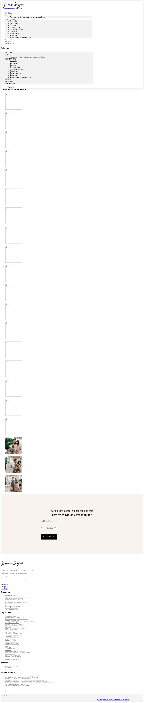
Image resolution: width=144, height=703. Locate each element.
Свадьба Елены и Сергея (12, 643)
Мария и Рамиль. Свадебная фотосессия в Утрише (20, 621)
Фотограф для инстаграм (12, 606)
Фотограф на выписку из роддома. (15, 684)
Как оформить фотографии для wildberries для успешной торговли (24, 676)
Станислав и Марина (11, 629)
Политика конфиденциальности (14, 599)
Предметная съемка (11, 595)
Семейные (14, 31)
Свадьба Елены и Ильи (12, 623)
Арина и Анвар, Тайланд (12, 637)
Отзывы (9, 81)
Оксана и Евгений (10, 616)
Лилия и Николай (10, 639)
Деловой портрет (10, 654)
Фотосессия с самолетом (12, 655)
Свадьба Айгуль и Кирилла (13, 656)
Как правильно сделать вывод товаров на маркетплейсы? (22, 677)
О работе (8, 667)
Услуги (8, 55)
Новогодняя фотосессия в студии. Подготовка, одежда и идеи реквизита (26, 681)
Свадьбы (13, 21)
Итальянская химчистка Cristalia (14, 625)
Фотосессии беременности (20, 37)
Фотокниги (14, 35)
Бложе (7, 601)
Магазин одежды (10, 632)
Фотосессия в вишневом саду (14, 635)
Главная (9, 53)
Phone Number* (47, 528)
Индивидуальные (17, 29)
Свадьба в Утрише (10, 640)
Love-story (14, 23)
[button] (47, 48)
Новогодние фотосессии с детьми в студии (17, 678)
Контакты (9, 43)
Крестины (8, 647)
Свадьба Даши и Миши (12, 659)
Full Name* (45, 521)
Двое (6, 646)
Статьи (8, 79)
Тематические (15, 33)
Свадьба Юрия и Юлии (12, 620)
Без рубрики (8, 669)
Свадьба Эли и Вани (11, 658)
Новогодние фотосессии (12, 644)
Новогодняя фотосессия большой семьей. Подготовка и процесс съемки (26, 680)
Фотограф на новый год (12, 607)
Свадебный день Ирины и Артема (15, 651)
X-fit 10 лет (8, 627)
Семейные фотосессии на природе (15, 628)
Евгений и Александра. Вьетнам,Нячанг (16, 619)
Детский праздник (10, 648)
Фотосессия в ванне (11, 641)
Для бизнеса (15, 27)
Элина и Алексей (10, 636)
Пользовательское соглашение (14, 598)
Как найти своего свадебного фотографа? (17, 685)
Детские (13, 25)
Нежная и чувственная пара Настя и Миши (17, 652)
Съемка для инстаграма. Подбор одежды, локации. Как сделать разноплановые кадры (30, 682)
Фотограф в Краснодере (12, 609)
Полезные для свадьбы (12, 666)
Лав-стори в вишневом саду (13, 633)
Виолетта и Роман (10, 631)
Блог (6, 605)
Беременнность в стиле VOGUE (14, 617)
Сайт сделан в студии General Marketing (113, 700)
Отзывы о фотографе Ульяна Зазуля (16, 602)
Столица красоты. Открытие (13, 624)
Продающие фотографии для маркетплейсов (27, 17)
